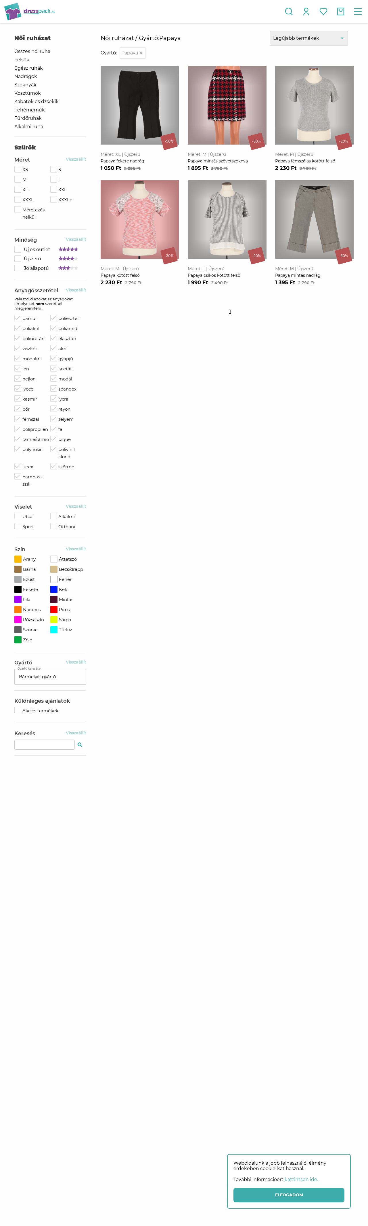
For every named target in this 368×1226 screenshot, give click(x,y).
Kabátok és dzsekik (36, 101)
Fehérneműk (29, 110)
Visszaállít (76, 159)
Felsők (21, 59)
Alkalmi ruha (28, 126)
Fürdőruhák (28, 118)
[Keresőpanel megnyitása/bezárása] (289, 11)
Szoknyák (25, 85)
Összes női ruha (32, 51)
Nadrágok (25, 76)
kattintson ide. (301, 1179)
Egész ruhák (28, 68)
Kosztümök (27, 93)
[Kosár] (340, 11)
